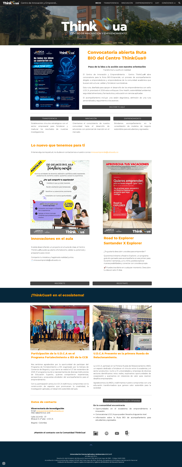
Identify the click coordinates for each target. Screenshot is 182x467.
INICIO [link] (98, 3)
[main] (117, 55)
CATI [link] (157, 3)
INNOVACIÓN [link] (127, 3)
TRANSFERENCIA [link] (111, 3)
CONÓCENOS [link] (167, 3)
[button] (179, 2)
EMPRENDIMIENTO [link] (144, 3)
